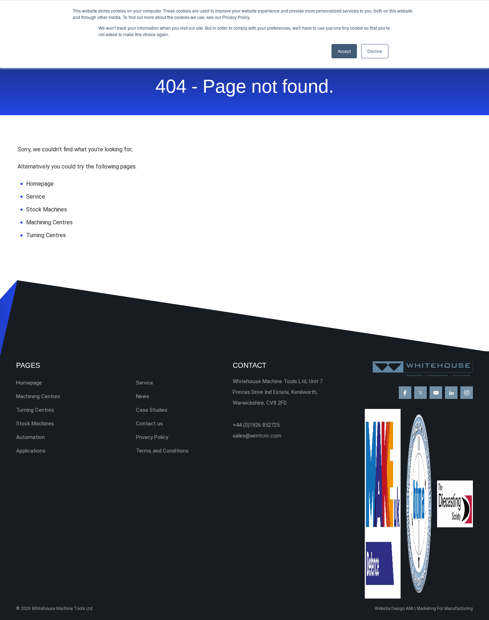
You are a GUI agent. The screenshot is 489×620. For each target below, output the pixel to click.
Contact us (149, 423)
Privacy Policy (152, 437)
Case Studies (152, 410)
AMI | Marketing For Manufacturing (439, 608)
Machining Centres (49, 222)
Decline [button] (374, 51)
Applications (30, 451)
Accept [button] (344, 51)
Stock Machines (46, 209)
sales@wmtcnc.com (257, 436)
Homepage (40, 183)
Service (35, 196)
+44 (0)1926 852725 (256, 425)
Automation (30, 437)
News (142, 396)
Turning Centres (46, 235)
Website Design (390, 608)
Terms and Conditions (162, 451)
